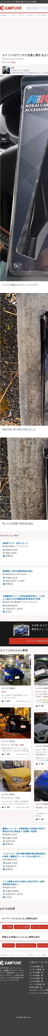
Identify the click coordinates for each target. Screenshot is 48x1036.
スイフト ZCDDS (8, 688)
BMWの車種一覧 (35, 987)
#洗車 (4, 692)
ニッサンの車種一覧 (37, 969)
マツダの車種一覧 (36, 975)
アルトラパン (8, 945)
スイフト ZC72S (8, 741)
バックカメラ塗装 (22, 927)
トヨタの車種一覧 (36, 967)
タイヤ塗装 (7, 927)
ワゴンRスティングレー (26, 945)
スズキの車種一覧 (36, 981)
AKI (12, 68)
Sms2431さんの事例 (9, 535)
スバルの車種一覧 (36, 978)
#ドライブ (5, 745)
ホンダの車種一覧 (36, 972)
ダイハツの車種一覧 (37, 984)
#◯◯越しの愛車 (17, 745)
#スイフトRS (41, 692)
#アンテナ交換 (8, 62)
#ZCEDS (39, 808)
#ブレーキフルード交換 (11, 798)
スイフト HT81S (8, 794)
